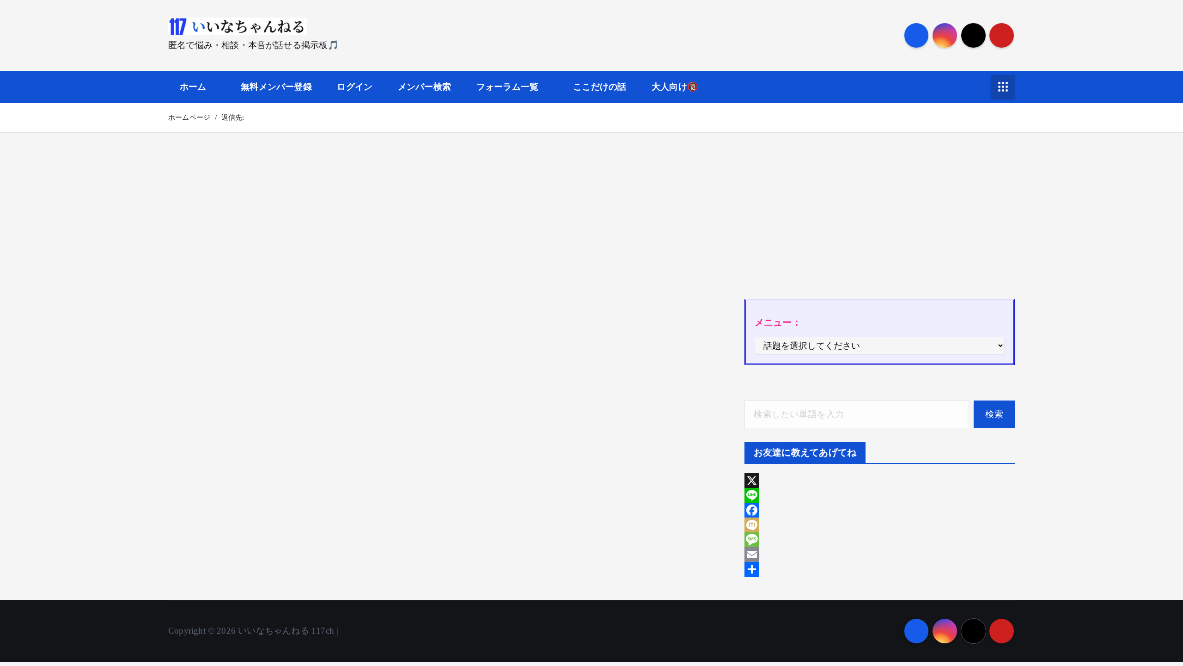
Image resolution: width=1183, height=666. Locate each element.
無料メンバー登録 (276, 87)
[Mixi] (879, 525)
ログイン (354, 87)
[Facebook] (879, 510)
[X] (879, 480)
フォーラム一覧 (507, 87)
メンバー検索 (424, 87)
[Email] (879, 554)
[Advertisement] (879, 220)
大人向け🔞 (675, 87)
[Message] (879, 539)
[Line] (879, 495)
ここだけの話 (599, 87)
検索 (994, 414)
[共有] (879, 569)
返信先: (232, 117)
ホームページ (189, 117)
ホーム (193, 87)
